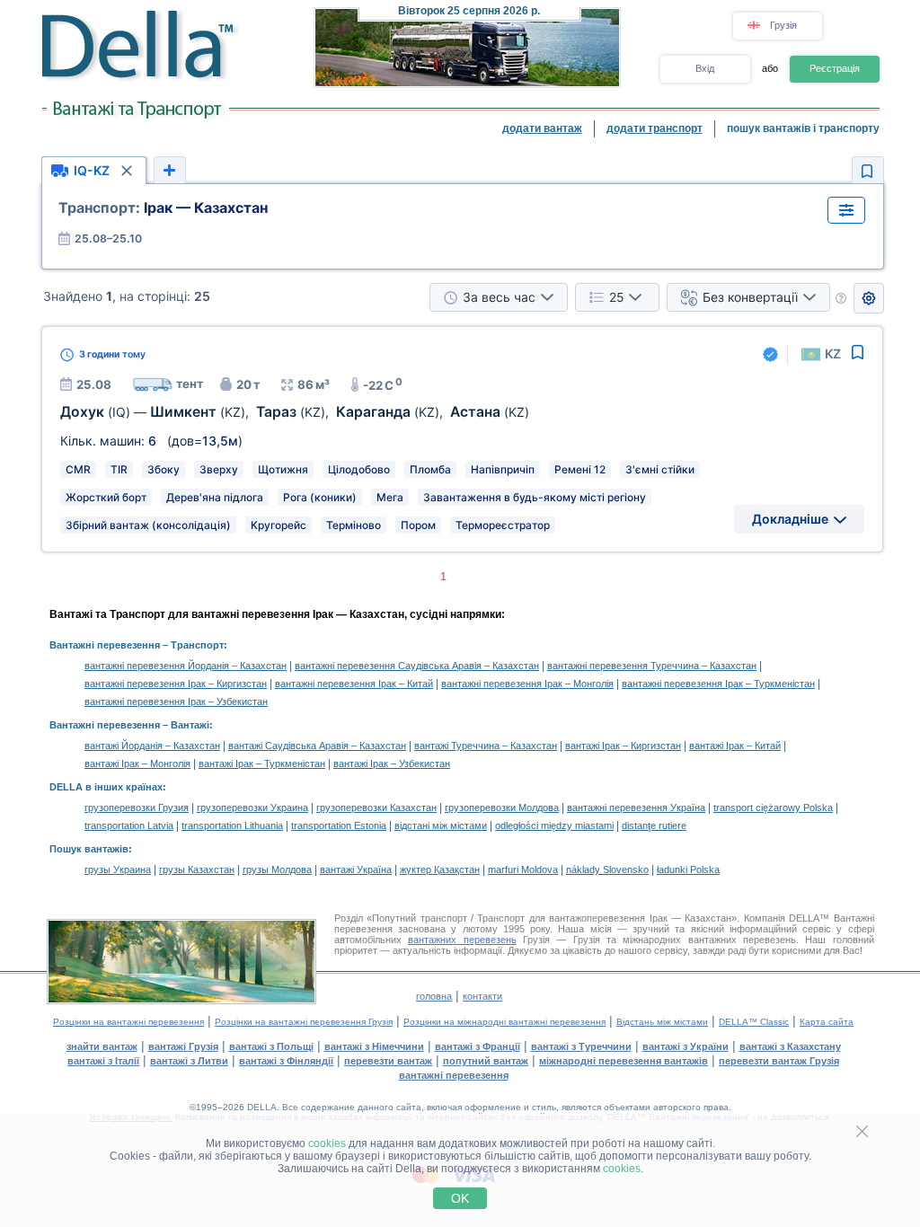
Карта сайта (827, 1022)
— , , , (294, 411)
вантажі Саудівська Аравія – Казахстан (317, 745)
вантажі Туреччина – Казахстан (485, 745)
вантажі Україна (356, 869)
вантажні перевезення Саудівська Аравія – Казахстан (417, 665)
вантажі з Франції (477, 1046)
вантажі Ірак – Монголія (137, 763)
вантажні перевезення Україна (636, 807)
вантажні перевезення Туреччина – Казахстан (651, 665)
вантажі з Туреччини (581, 1046)
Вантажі (190, 724)
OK (460, 1198)
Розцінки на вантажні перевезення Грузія (304, 1022)
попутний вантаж (485, 1060)
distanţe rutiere (654, 825)
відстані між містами (440, 825)
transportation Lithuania (232, 825)
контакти (482, 996)
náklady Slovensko (607, 869)
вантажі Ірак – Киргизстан (623, 745)
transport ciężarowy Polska (773, 807)
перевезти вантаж (388, 1060)
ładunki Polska (688, 869)
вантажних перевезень (462, 939)
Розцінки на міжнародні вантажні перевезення (504, 1022)
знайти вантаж (101, 1046)
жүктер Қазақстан (440, 869)
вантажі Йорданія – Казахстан (152, 745)
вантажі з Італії (103, 1060)
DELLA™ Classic (754, 1022)
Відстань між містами (662, 1022)
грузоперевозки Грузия (136, 807)
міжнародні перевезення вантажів (623, 1060)
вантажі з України (685, 1046)
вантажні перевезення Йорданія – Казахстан (185, 665)
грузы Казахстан (196, 869)
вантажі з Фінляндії (286, 1060)
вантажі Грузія (183, 1046)
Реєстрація (834, 68)
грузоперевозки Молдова (502, 807)
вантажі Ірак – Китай (735, 745)
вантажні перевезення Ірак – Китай (354, 683)
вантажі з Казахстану (790, 1046)
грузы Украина (117, 869)
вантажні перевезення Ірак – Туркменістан (718, 683)
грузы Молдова (277, 869)
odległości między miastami (554, 825)
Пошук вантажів (88, 848)
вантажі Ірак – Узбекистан (391, 763)
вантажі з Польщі (271, 1046)
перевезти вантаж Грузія (779, 1060)
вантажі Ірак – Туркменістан (262, 763)
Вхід (704, 68)
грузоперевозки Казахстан (376, 807)
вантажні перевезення (454, 1075)
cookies (327, 1143)
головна (434, 996)
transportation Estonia (338, 825)
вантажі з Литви (189, 1060)
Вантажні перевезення (104, 645)
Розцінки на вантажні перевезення (128, 1022)
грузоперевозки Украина (252, 807)
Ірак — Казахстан (163, 207)
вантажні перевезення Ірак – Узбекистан (176, 701)
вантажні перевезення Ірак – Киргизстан (175, 683)
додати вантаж (542, 128)
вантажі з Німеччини (374, 1046)
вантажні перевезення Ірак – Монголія (527, 683)
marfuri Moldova (523, 869)
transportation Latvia (128, 825)
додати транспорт (654, 128)
